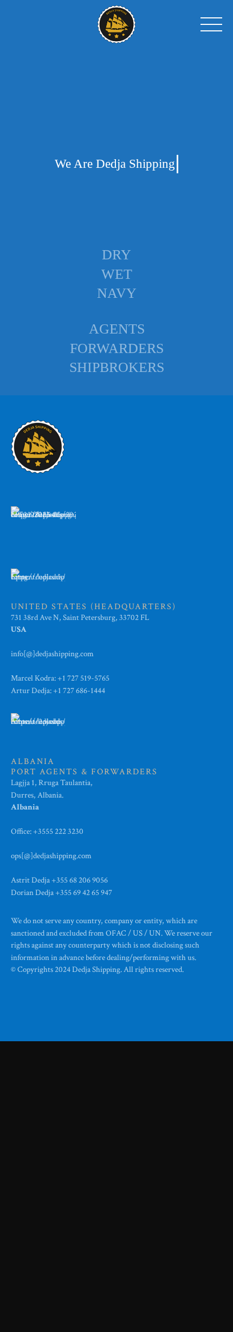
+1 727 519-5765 (83, 678)
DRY (116, 255)
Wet (116, 274)
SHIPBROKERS (116, 367)
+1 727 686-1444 (79, 690)
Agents (117, 329)
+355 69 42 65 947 (83, 892)
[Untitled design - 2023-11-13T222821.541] (43, 522)
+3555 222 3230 (59, 831)
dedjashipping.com (65, 654)
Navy (117, 293)
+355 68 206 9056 (79, 880)
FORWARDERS (117, 348)
